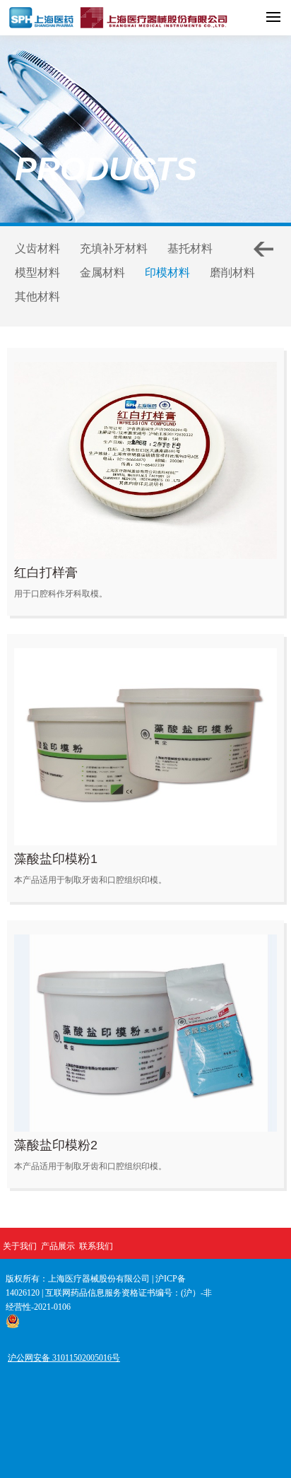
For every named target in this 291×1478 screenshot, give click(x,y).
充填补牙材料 (114, 248)
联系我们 (96, 1246)
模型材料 (37, 272)
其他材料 (37, 297)
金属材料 (102, 272)
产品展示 (58, 1246)
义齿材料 (37, 248)
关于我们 (20, 1246)
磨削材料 (232, 272)
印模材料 (167, 272)
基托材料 (190, 248)
